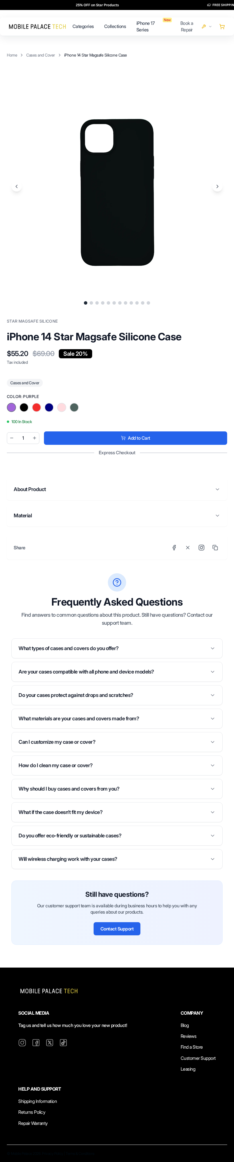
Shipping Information (37, 1101)
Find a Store (192, 1047)
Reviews (189, 1036)
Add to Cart (139, 438)
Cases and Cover (40, 55)
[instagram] (22, 1042)
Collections (115, 26)
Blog (185, 1025)
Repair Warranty (33, 1123)
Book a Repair (186, 26)
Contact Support (117, 929)
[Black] (11, 407)
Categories (83, 26)
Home (12, 55)
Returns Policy (31, 1112)
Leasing (188, 1069)
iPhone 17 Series (145, 26)
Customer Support (198, 1058)
